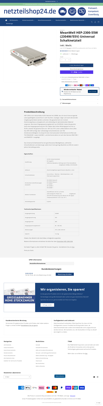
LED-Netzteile (7, 345)
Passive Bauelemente (9, 355)
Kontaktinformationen (42, 347)
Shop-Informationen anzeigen (70, 81)
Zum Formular (92, 91)
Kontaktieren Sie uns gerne (29, 325)
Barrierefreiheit (40, 363)
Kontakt (38, 345)
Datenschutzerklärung (42, 358)
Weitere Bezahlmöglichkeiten (76, 69)
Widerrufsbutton (40, 366)
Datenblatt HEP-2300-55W (65, 241)
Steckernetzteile (8, 353)
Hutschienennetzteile (9, 350)
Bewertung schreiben (65, 274)
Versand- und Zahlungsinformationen (46, 353)
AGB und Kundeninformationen (44, 350)
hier (73, 247)
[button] (14, 20)
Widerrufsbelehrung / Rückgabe (44, 355)
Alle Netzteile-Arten (9, 358)
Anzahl (61, 57)
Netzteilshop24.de (49, 402)
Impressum (39, 361)
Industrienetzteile (9, 347)
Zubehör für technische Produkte (13, 361)
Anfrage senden (47, 305)
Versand (69, 48)
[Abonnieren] (29, 377)
